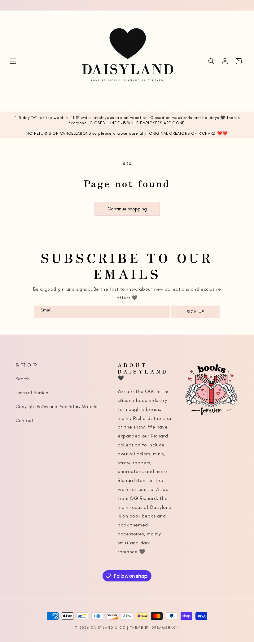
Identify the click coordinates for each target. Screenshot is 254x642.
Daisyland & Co (108, 628)
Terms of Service (31, 392)
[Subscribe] (195, 311)
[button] (13, 61)
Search (22, 379)
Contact (24, 420)
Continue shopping (127, 209)
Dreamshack (165, 628)
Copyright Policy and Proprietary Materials (57, 406)
